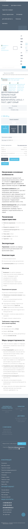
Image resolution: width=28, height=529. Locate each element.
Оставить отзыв (14, 109)
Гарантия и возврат (7, 10)
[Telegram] (4, 451)
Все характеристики (22, 145)
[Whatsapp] (2, 451)
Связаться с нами (5, 479)
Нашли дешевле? (14, 119)
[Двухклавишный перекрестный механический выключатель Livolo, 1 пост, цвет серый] (14, 79)
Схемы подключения (7, 14)
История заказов (5, 492)
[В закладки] (20, 129)
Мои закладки (4, 494)
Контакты (4, 23)
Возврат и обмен (5, 477)
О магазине (5, 5)
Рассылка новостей (5, 497)
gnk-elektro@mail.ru (7, 19)
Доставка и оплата (16, 5)
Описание (4, 159)
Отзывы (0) (5, 163)
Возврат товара (5, 482)
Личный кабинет (5, 490)
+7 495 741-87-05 (7, 505)
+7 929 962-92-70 (7, 502)
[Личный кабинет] (24, 28)
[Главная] (1, 73)
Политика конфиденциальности (8, 470)
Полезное (18, 19)
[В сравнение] (24, 129)
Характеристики (14, 159)
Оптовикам (19, 14)
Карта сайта (4, 484)
